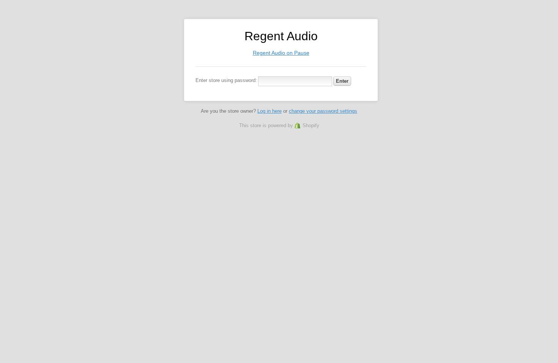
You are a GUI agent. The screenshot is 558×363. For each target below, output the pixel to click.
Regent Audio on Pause (281, 53)
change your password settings (323, 111)
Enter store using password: (226, 80)
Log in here (269, 111)
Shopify (311, 125)
